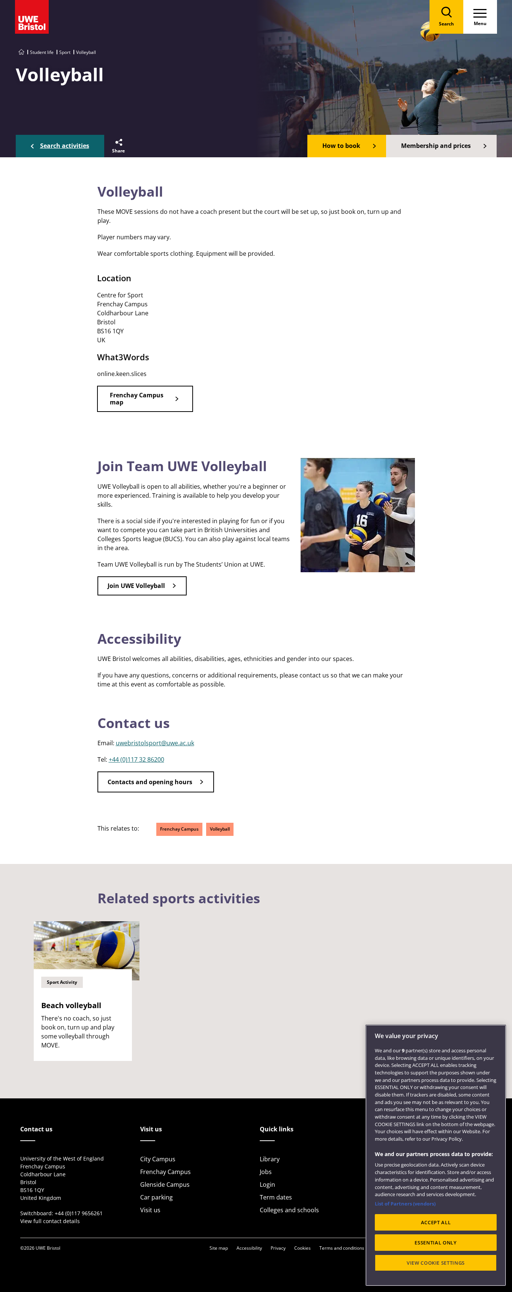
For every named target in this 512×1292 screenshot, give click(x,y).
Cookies (302, 1248)
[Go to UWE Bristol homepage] (21, 52)
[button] (118, 146)
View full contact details (50, 1221)
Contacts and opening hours (150, 782)
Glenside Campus (165, 1184)
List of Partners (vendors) (405, 1203)
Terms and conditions (341, 1248)
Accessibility (249, 1248)
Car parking (156, 1197)
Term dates (276, 1197)
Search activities (64, 146)
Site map (219, 1248)
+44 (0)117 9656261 (79, 1213)
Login (267, 1184)
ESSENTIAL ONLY (436, 1242)
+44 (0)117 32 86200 (136, 759)
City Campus (157, 1159)
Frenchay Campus (179, 829)
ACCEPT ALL (436, 1222)
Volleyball (220, 829)
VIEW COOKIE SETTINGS (436, 1262)
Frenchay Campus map (136, 398)
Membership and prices (436, 146)
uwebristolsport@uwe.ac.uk (155, 743)
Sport (64, 52)
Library (270, 1159)
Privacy (278, 1248)
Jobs (266, 1172)
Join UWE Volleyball (136, 586)
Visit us (150, 1210)
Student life (42, 52)
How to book (341, 146)
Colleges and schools (289, 1210)
